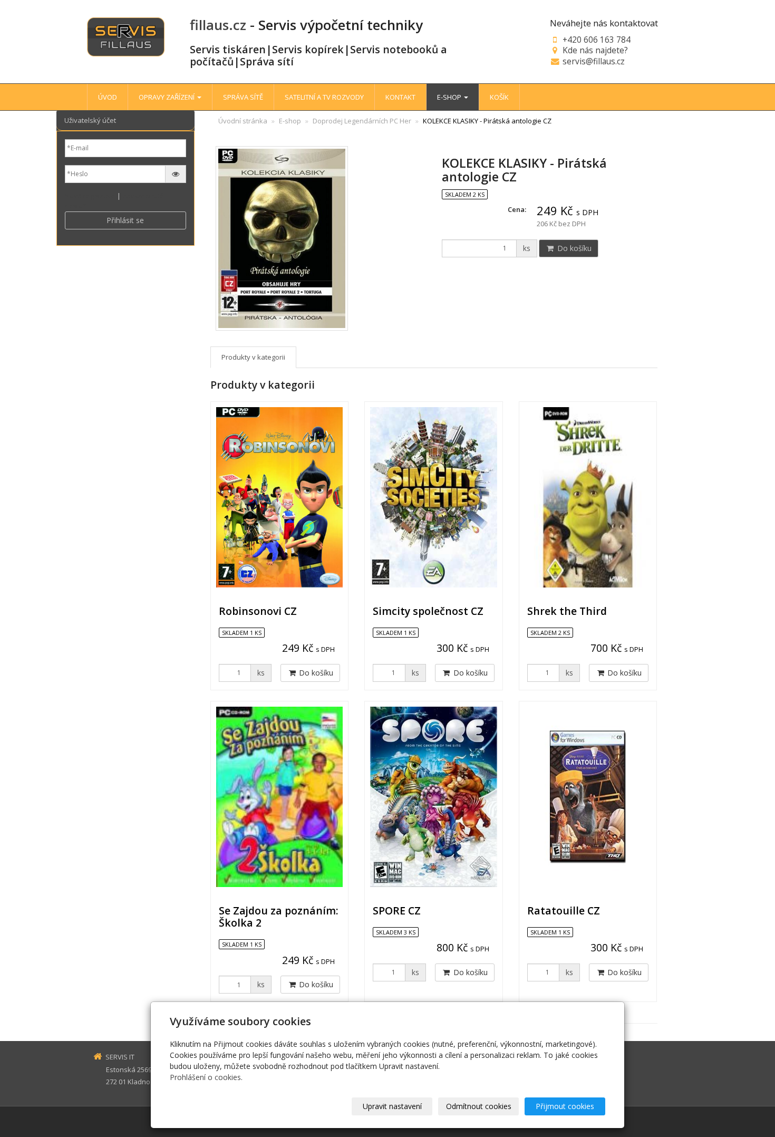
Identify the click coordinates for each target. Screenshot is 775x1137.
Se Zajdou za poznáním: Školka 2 (278, 916)
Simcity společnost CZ (428, 611)
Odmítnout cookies (478, 1106)
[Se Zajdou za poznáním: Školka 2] (279, 797)
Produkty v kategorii (253, 357)
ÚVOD (107, 97)
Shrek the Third (567, 611)
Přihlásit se (125, 220)
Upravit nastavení (392, 1106)
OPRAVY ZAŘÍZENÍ (167, 97)
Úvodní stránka (242, 121)
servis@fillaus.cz (594, 61)
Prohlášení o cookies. (206, 1077)
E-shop (290, 121)
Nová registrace (90, 195)
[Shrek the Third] (587, 497)
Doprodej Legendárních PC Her (362, 121)
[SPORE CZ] (433, 797)
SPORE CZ (397, 910)
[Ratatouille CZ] (587, 797)
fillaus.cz (218, 24)
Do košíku (573, 248)
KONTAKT (400, 97)
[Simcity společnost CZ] (433, 497)
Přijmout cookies (565, 1106)
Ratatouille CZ (563, 910)
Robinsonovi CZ (258, 611)
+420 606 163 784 (597, 39)
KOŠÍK (499, 97)
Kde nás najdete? (595, 50)
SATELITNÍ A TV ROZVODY (324, 97)
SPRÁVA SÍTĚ (243, 97)
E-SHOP (450, 97)
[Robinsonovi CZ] (279, 497)
